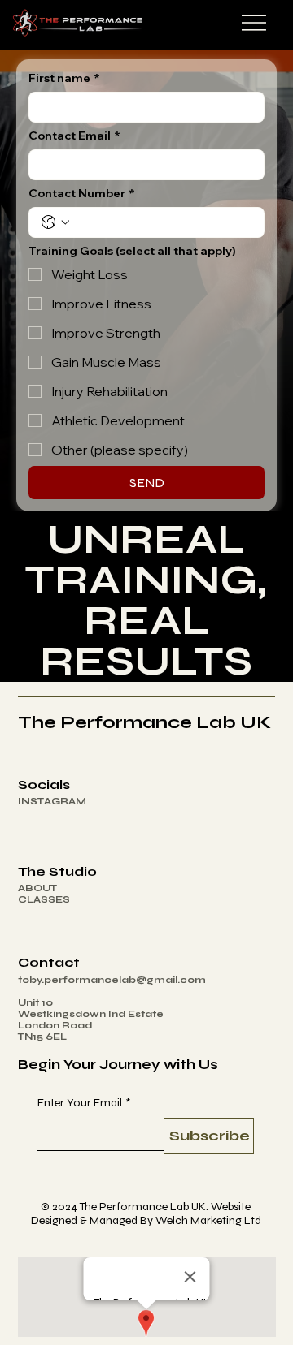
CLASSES (44, 899)
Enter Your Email (83, 1103)
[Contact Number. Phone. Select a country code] (55, 222)
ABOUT (37, 888)
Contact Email (74, 136)
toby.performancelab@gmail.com (112, 979)
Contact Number (81, 193)
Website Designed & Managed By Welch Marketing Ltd (146, 1213)
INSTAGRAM (52, 801)
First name (64, 78)
